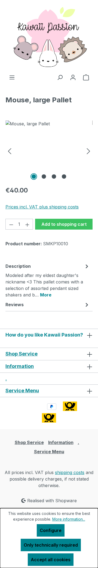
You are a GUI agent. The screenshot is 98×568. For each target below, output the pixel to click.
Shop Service (21, 354)
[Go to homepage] (49, 36)
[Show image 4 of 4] (64, 176)
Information (19, 366)
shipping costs (69, 472)
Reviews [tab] (14, 304)
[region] (49, 150)
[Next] (88, 151)
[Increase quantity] (27, 224)
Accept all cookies (51, 559)
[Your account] (72, 77)
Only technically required (51, 545)
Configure (51, 530)
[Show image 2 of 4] (44, 176)
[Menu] (12, 77)
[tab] (47, 280)
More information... (68, 519)
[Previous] (9, 151)
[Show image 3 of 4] (54, 176)
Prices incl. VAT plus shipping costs (42, 207)
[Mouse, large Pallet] (49, 150)
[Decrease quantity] (11, 224)
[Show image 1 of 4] (34, 176)
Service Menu (22, 390)
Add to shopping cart (64, 224)
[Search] (59, 77)
